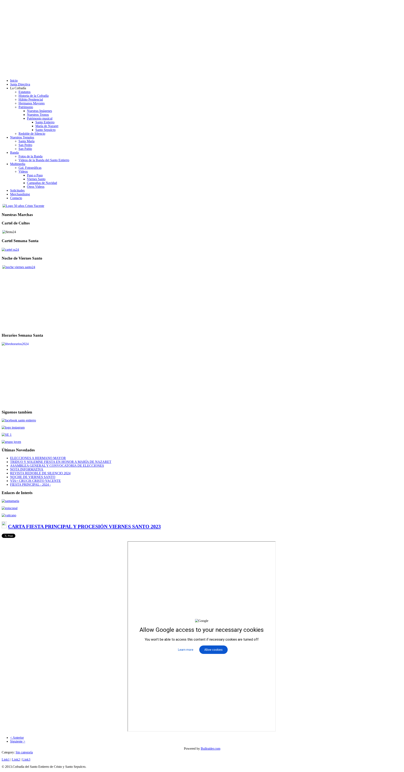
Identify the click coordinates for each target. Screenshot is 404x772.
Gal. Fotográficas (30, 167)
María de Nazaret (46, 126)
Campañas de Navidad (42, 183)
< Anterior (17, 737)
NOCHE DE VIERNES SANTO (32, 477)
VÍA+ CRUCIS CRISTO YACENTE (35, 481)
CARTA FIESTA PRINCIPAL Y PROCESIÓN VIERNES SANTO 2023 (84, 526)
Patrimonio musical (39, 118)
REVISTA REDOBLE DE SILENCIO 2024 (40, 473)
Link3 (26, 759)
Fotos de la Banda (31, 156)
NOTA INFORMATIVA (26, 469)
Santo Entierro (44, 122)
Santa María (27, 141)
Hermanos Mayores (32, 103)
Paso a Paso (35, 175)
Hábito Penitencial (31, 99)
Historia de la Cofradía (34, 95)
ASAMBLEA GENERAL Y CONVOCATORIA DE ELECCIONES (57, 465)
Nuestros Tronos (38, 114)
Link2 (16, 759)
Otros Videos (35, 186)
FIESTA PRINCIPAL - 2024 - (30, 484)
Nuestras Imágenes (39, 111)
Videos (23, 171)
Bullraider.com (210, 748)
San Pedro (25, 145)
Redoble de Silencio (32, 133)
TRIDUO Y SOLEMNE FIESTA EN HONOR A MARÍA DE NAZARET (60, 462)
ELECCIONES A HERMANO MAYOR (38, 458)
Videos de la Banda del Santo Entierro (44, 160)
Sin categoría (24, 752)
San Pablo (25, 149)
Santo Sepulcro (45, 130)
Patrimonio (26, 107)
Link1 (6, 759)
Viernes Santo (36, 179)
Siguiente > (17, 741)
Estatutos (25, 92)
